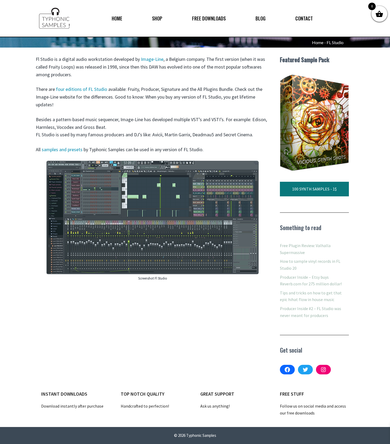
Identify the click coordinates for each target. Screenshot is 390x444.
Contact (304, 18)
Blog (260, 18)
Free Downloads (209, 18)
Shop (157, 18)
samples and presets (62, 149)
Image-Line (152, 59)
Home (117, 18)
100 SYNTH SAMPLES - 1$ (314, 189)
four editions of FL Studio (81, 89)
